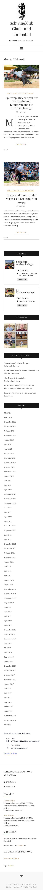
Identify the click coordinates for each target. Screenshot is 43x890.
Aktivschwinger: (9, 801)
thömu (17, 887)
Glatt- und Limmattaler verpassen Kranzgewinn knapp (21, 198)
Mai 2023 (7, 512)
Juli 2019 (7, 607)
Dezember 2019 (10, 589)
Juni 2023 (7, 508)
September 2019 (10, 598)
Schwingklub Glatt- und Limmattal (21, 28)
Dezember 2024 (10, 458)
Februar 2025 (9, 453)
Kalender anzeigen (10, 753)
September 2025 (10, 435)
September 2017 (10, 680)
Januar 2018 (8, 661)
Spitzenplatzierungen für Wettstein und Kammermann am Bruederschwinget (21, 103)
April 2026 (8, 417)
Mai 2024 (7, 485)
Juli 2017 (7, 689)
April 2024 (8, 490)
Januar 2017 (8, 711)
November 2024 (10, 463)
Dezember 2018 (10, 630)
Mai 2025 (7, 444)
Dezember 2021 (10, 544)
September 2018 (10, 639)
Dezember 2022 (10, 526)
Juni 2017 (7, 693)
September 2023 (10, 503)
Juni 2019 (7, 612)
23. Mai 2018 (20, 112)
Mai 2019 (7, 616)
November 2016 (10, 720)
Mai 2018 (7, 648)
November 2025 (10, 426)
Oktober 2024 (9, 467)
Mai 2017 (7, 697)
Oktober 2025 (9, 431)
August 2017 (9, 684)
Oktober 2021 (9, 553)
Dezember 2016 (10, 716)
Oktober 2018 (9, 634)
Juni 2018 (7, 643)
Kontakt (20, 845)
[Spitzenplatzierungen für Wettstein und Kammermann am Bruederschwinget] (21, 76)
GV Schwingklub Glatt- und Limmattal (25, 741)
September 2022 (10, 530)
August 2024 (9, 476)
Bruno (6, 149)
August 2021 (9, 562)
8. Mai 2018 (20, 206)
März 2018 (8, 652)
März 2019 (8, 625)
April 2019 (8, 621)
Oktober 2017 (9, 675)
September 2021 (10, 557)
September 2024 (10, 472)
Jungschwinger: (9, 816)
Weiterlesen (21, 144)
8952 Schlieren (10, 782)
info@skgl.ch (10, 786)
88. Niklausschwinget (19, 748)
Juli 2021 (7, 566)
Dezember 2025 (10, 422)
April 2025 (8, 449)
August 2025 (9, 440)
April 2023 (8, 517)
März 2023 (8, 521)
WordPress (33, 887)
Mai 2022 (7, 539)
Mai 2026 (7, 413)
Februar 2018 (9, 657)
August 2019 (9, 603)
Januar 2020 (8, 585)
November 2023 (10, 499)
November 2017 (10, 670)
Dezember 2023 (10, 494)
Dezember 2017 (10, 666)
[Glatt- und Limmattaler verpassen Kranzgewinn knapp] (21, 174)
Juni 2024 (7, 481)
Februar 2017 (9, 707)
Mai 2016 (7, 725)
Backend (10, 866)
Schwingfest (28, 93)
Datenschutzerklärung (11, 858)
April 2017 (8, 702)
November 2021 (10, 548)
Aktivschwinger (14, 93)
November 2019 (10, 594)
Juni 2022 (7, 535)
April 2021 (8, 575)
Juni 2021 (7, 571)
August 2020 (9, 580)
